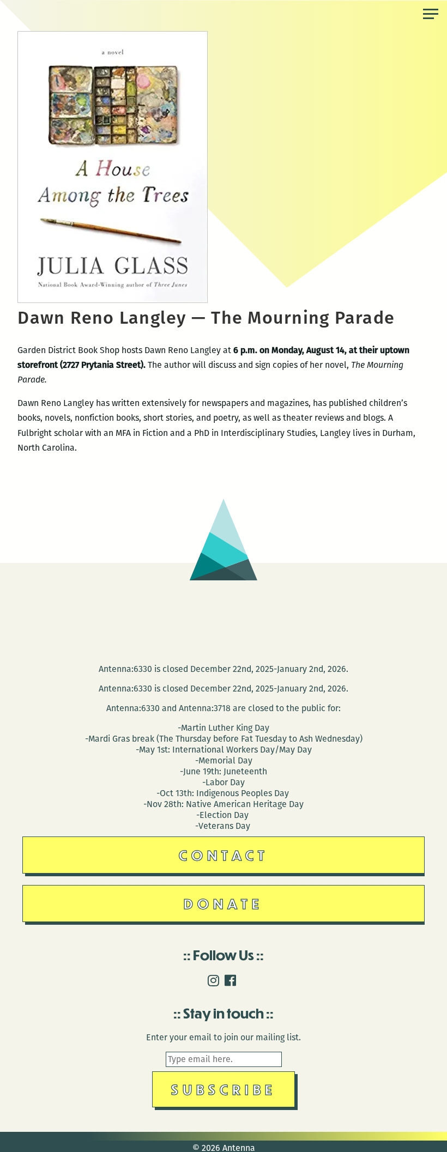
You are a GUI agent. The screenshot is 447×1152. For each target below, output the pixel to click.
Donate (223, 903)
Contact (224, 854)
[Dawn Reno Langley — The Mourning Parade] (112, 300)
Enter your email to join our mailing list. (223, 1037)
